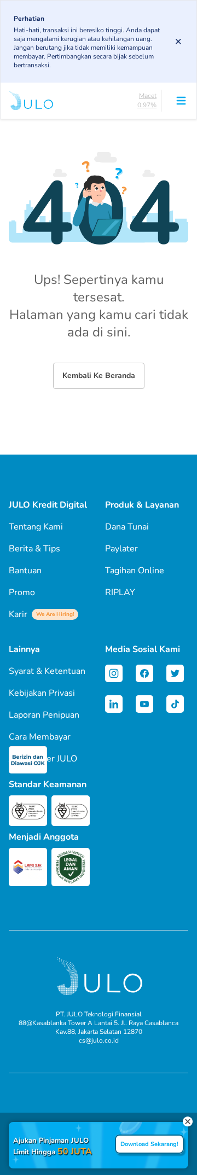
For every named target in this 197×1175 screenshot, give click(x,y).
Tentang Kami (36, 527)
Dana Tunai (127, 527)
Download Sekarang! (149, 1144)
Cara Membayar (40, 737)
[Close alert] (178, 41)
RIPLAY (120, 592)
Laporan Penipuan (44, 715)
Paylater (121, 549)
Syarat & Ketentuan (47, 671)
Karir (41, 614)
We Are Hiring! (55, 614)
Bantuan (25, 571)
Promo (22, 592)
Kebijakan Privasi (42, 693)
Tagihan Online (134, 571)
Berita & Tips (34, 549)
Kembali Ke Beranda (98, 375)
